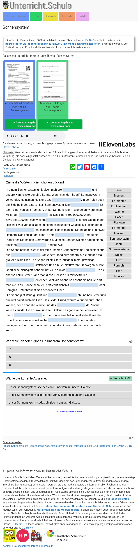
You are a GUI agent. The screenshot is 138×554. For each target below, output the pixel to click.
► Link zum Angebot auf (27, 124)
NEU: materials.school (16, 16)
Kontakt (82, 16)
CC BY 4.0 (28, 527)
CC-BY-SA (16, 524)
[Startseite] (6, 5)
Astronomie (9, 168)
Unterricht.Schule (40, 5)
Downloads (50, 16)
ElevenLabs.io (11, 147)
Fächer (36, 16)
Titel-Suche (67, 16)
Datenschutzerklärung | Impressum (33, 546)
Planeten (8, 175)
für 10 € (89, 40)
